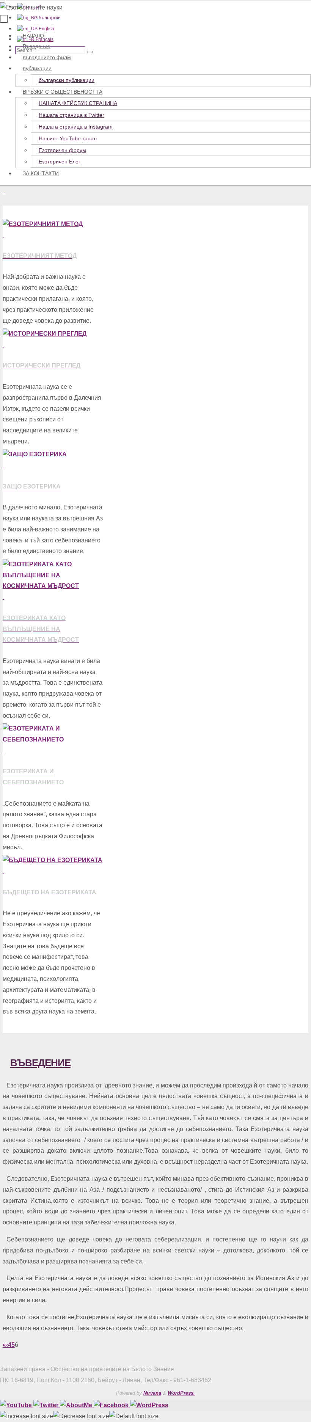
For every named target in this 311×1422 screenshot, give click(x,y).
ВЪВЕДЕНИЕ (40, 1062)
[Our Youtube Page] (16, 1405)
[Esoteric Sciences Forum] (112, 1405)
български (49, 17)
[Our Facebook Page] (77, 1405)
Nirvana (152, 1393)
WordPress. (181, 1393)
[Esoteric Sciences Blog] (149, 1405)
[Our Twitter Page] (46, 1405)
